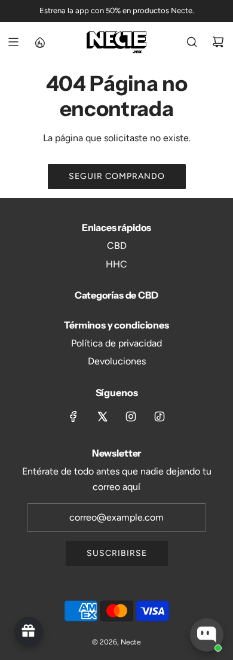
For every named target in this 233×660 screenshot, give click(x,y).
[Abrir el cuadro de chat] (206, 635)
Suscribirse (117, 553)
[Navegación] (13, 42)
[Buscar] (192, 42)
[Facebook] (73, 416)
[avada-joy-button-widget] (28, 631)
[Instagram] (131, 416)
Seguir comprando (117, 176)
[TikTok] (159, 416)
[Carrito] (218, 42)
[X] (102, 416)
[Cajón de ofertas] (39, 42)
